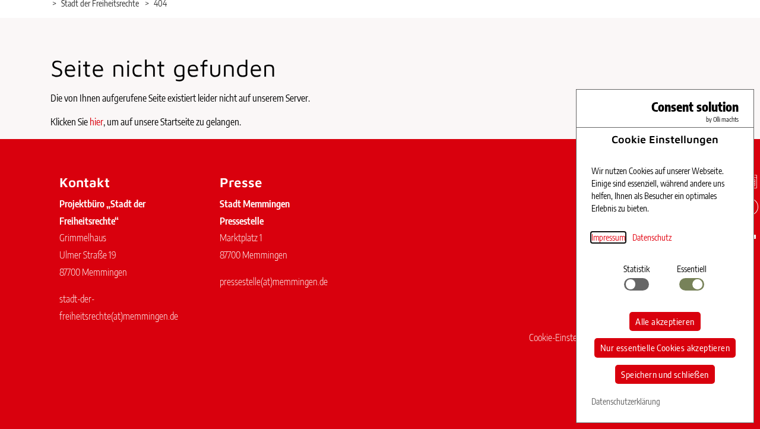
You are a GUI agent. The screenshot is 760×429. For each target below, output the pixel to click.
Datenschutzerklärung (625, 401)
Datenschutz (652, 237)
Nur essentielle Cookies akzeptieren (665, 347)
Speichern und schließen (664, 374)
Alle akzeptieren (664, 321)
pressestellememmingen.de (274, 282)
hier (96, 122)
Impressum (608, 237)
